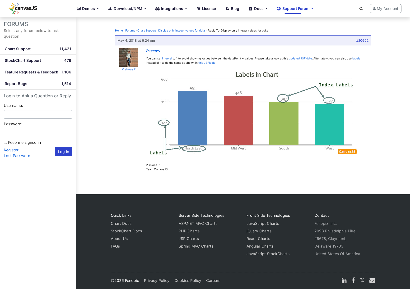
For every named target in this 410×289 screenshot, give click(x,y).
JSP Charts (189, 238)
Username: (13, 105)
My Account (387, 8)
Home (119, 30)
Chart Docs (121, 223)
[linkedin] (344, 281)
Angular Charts (260, 246)
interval (167, 58)
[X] (362, 281)
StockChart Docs (126, 231)
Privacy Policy (156, 280)
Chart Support (146, 30)
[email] (371, 281)
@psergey (153, 50)
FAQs (115, 246)
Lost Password (17, 155)
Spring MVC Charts (196, 246)
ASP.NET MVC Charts (198, 223)
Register (11, 150)
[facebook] (353, 281)
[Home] (23, 8)
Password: (13, 124)
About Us (119, 238)
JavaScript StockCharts (268, 253)
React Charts (258, 238)
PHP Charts (189, 231)
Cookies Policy (187, 280)
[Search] (361, 8)
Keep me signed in (24, 142)
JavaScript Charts (263, 223)
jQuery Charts (259, 231)
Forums (130, 30)
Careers (213, 280)
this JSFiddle (206, 62)
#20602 (362, 40)
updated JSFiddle (300, 58)
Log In (63, 151)
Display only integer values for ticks (181, 30)
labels (356, 58)
